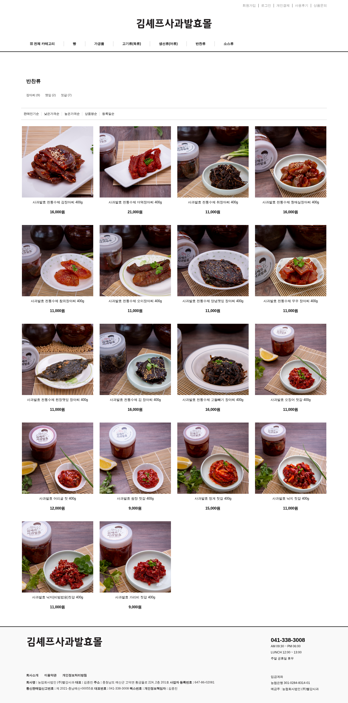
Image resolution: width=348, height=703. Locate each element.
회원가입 (249, 5)
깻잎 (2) (50, 95)
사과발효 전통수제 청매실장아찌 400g (290, 202)
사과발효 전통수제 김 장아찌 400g (135, 400)
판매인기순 (31, 114)
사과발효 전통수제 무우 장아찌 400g (290, 301)
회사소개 (32, 675)
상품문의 (320, 5)
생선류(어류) (168, 44)
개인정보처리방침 (74, 675)
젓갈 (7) (66, 95)
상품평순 (91, 114)
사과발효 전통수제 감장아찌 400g (58, 202)
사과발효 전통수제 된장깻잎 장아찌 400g (57, 400)
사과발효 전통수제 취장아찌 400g (213, 202)
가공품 (99, 44)
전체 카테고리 (44, 44)
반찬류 (201, 44)
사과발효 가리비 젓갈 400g (135, 597)
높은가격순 (72, 114)
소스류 (229, 44)
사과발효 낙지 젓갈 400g (290, 498)
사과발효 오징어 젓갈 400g (291, 400)
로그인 (266, 5)
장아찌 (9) (33, 95)
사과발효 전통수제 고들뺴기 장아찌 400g (212, 400)
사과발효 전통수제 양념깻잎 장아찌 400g (212, 301)
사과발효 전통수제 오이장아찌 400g (135, 301)
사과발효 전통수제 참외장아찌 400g (57, 301)
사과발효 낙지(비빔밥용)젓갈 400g (57, 597)
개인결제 (283, 5)
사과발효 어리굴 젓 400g (57, 498)
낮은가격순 (51, 114)
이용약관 (50, 675)
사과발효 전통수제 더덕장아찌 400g (135, 202)
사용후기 (301, 5)
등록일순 (108, 114)
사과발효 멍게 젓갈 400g (213, 498)
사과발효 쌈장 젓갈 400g (135, 498)
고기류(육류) (131, 44)
